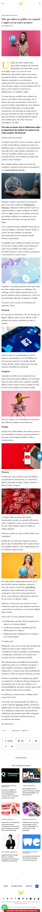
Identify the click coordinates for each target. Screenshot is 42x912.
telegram (39, 456)
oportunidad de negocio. (15, 170)
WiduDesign (29, 205)
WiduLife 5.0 (33, 819)
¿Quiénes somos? (17, 886)
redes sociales (16, 730)
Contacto (29, 886)
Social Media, (30, 587)
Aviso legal (9, 907)
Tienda (6, 886)
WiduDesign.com (22, 903)
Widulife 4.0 (25, 730)
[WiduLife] (21, 3)
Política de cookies (31, 907)
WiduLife (5, 208)
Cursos (25, 785)
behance (36, 886)
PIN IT (22, 186)
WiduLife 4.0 (14, 15)
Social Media (6, 15)
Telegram (19, 705)
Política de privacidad (19, 907)
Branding (26, 819)
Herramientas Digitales (9, 785)
